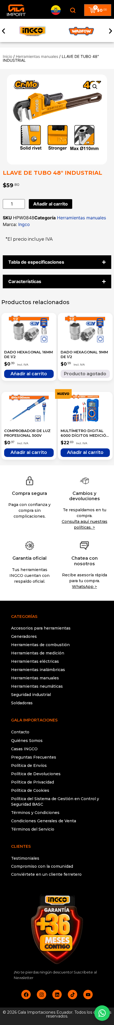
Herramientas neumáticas (37, 686)
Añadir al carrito (50, 204)
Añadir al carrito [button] (29, 374)
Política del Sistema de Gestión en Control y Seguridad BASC (55, 801)
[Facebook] (26, 994)
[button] (3, 31)
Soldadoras (22, 702)
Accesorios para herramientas (41, 628)
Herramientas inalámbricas (38, 669)
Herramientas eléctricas (35, 661)
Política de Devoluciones (36, 773)
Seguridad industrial (31, 694)
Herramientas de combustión (40, 644)
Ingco (24, 224)
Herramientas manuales (37, 56)
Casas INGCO (24, 748)
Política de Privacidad (32, 782)
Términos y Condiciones (35, 812)
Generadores (24, 636)
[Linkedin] (57, 994)
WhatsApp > (84, 586)
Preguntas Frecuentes (33, 757)
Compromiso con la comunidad (42, 866)
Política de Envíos (29, 765)
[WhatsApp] (102, 1013)
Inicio (7, 56)
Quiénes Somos (27, 740)
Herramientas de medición (37, 653)
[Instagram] (41, 994)
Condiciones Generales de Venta (43, 820)
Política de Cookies (30, 790)
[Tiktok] (72, 994)
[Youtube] (88, 994)
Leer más (85, 374)
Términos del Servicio (32, 829)
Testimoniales (25, 858)
